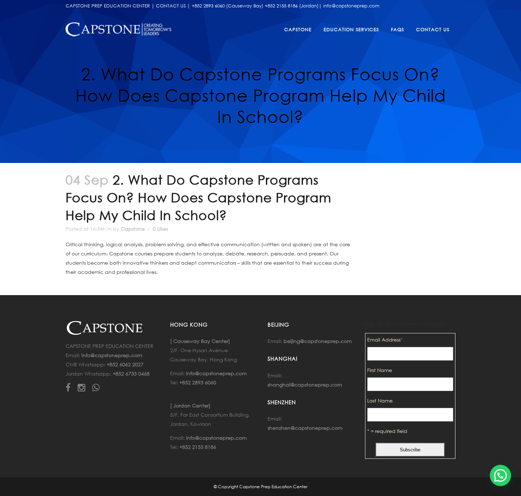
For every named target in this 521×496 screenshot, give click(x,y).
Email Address (385, 339)
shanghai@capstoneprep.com (305, 384)
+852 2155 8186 (197, 447)
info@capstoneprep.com (112, 355)
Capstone (133, 228)
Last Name (380, 400)
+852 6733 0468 (131, 373)
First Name (379, 370)
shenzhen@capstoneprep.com (305, 427)
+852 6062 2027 (125, 364)
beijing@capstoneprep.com (318, 341)
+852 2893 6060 (197, 382)
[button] (500, 475)
